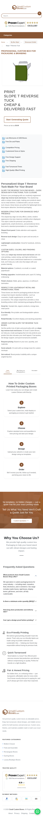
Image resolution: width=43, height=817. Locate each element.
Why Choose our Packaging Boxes (20, 371)
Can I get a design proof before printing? (18, 620)
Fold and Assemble (11, 748)
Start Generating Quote (17, 119)
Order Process (8, 371)
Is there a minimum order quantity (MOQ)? (19, 601)
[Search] (39, 13)
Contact (32, 813)
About (10, 813)
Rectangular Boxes (11, 752)
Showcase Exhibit (30, 42)
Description (34, 370)
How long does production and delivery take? (18, 611)
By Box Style (15, 42)
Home (3, 42)
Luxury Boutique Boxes (12, 760)
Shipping (24, 813)
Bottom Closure (9, 744)
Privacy (17, 813)
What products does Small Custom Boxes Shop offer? (16, 576)
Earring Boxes (9, 756)
